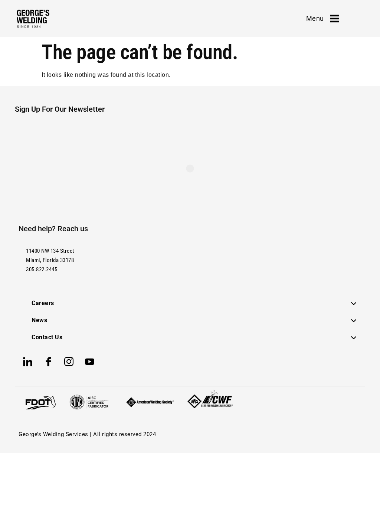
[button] (194, 303)
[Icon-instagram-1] (69, 362)
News (39, 320)
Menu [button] (315, 18)
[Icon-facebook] (48, 362)
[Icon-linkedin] (28, 362)
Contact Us (47, 337)
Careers (43, 303)
